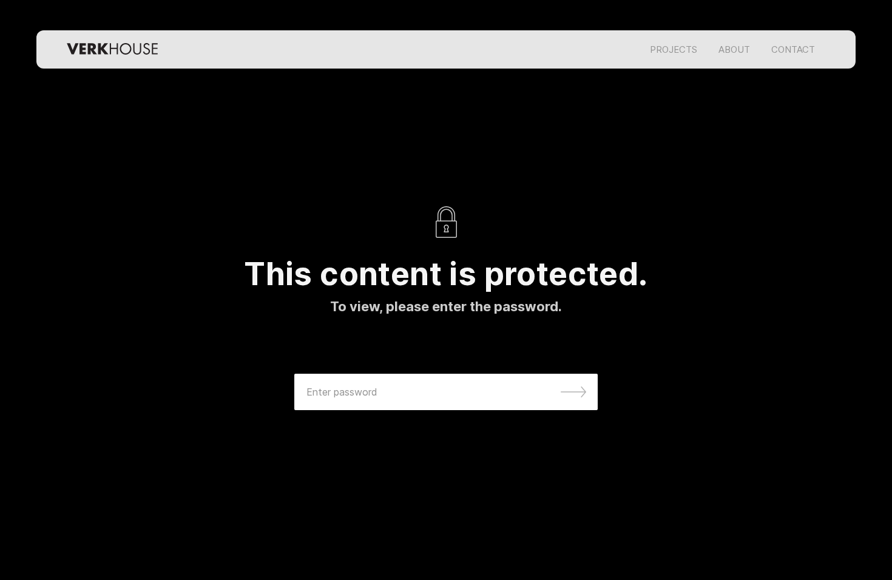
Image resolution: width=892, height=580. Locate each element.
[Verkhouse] (112, 49)
